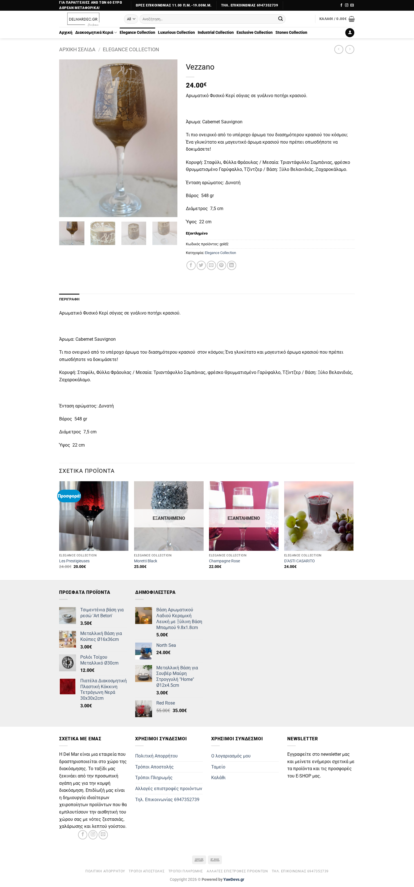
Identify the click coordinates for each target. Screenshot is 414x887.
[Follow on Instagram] (346, 5)
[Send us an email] (352, 5)
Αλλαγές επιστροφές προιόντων (168, 788)
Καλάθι (218, 777)
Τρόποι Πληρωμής (154, 777)
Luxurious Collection (176, 32)
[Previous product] (349, 49)
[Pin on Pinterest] (221, 265)
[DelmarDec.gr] (87, 19)
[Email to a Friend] (211, 265)
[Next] (168, 138)
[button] (337, 19)
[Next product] (338, 49)
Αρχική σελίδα (77, 49)
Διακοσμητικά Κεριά (94, 32)
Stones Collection (291, 32)
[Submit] (280, 19)
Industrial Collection (216, 32)
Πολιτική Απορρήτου (156, 756)
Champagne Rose (224, 561)
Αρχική (65, 32)
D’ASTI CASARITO (299, 561)
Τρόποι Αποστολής (154, 767)
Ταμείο (218, 767)
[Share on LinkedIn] (231, 265)
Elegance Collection (137, 32)
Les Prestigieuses (74, 561)
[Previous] (69, 138)
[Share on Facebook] (191, 265)
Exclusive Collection (255, 32)
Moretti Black (145, 561)
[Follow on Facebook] (341, 5)
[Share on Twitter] (201, 265)
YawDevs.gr (233, 879)
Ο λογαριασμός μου (231, 756)
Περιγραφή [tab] (69, 299)
